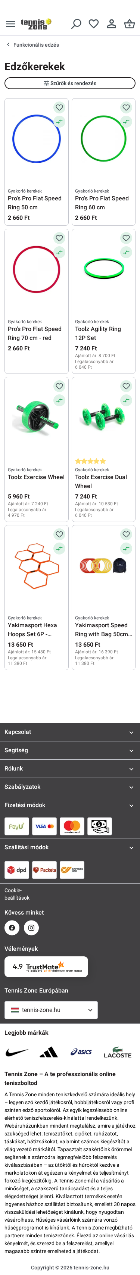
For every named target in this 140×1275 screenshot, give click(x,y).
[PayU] (16, 826)
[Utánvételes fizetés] (99, 826)
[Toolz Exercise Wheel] (36, 417)
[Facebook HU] (11, 927)
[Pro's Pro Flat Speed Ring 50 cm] (36, 138)
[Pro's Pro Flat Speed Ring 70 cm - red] (36, 269)
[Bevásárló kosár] (130, 24)
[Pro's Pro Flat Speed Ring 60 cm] (104, 138)
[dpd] (16, 870)
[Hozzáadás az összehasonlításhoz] (59, 122)
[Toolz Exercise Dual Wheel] (104, 417)
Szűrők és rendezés (73, 83)
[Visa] (44, 826)
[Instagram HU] (31, 927)
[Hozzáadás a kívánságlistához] (59, 107)
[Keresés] (76, 24)
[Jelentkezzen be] (112, 24)
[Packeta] (44, 870)
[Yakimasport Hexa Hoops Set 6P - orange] (36, 565)
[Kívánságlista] (94, 24)
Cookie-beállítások (11, 894)
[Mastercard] (72, 826)
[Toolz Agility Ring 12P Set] (104, 269)
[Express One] (72, 870)
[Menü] (10, 24)
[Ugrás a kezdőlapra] (36, 23)
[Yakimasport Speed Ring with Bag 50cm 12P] (104, 565)
